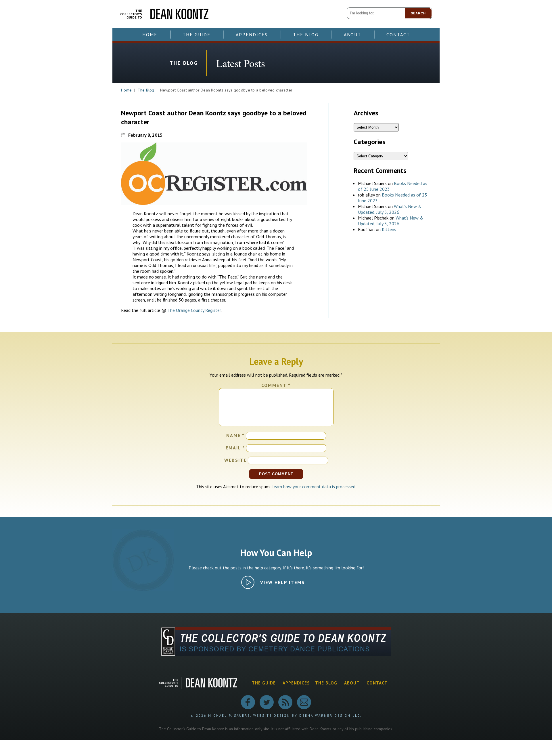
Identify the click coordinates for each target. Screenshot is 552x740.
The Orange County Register (194, 310)
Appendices (252, 34)
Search (418, 13)
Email (235, 448)
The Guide (196, 34)
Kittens (389, 229)
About (352, 34)
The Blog (306, 34)
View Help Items (282, 582)
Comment (276, 385)
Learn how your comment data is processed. (313, 486)
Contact (398, 34)
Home (149, 34)
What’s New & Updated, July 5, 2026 (390, 209)
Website (235, 460)
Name (235, 435)
